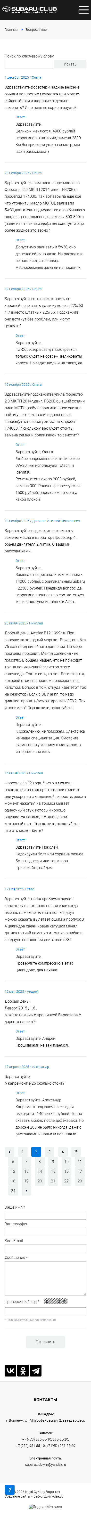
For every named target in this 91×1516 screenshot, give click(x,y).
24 (13, 1190)
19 (26, 1181)
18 (13, 1181)
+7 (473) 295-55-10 (36, 1439)
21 (53, 1181)
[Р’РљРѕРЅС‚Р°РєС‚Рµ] (10, 1371)
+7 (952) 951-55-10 (30, 1445)
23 (80, 1181)
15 (53, 1171)
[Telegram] (35, 1371)
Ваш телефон (16, 1224)
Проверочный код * (22, 1301)
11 (80, 1161)
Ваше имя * (15, 1207)
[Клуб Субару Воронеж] (29, 9)
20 (40, 1181)
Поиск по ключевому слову (29, 56)
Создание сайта (17, 1496)
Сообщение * (16, 1257)
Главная (11, 29)
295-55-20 (60, 1439)
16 (66, 1171)
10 (66, 1161)
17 (80, 1171)
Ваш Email (14, 1241)
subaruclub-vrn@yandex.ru (45, 1464)
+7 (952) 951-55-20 (60, 1445)
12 (13, 1171)
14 (40, 1171)
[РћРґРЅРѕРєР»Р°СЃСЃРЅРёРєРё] (23, 1371)
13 (26, 1171)
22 (66, 1181)
